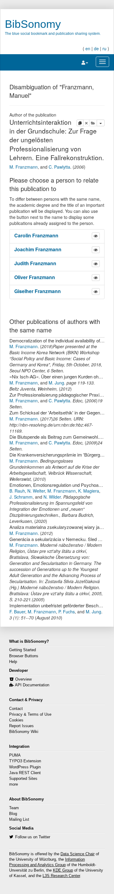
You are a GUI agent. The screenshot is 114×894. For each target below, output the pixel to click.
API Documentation (32, 685)
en (87, 48)
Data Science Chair (77, 854)
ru (104, 48)
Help (13, 662)
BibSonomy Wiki (23, 732)
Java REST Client (25, 773)
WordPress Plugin (25, 767)
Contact (16, 709)
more (13, 784)
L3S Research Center (61, 876)
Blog (13, 814)
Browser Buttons (23, 656)
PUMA (15, 755)
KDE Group (63, 870)
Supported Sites (23, 779)
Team (14, 808)
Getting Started (22, 650)
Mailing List (19, 819)
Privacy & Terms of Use (30, 714)
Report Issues (21, 726)
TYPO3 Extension (25, 761)
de (96, 48)
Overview (23, 679)
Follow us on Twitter (32, 837)
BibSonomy (33, 24)
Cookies (16, 720)
